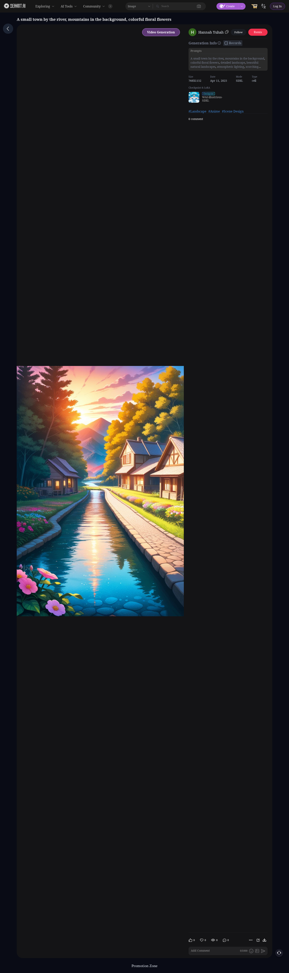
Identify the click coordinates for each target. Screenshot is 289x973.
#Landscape (197, 111)
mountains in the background (244, 58)
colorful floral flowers (205, 62)
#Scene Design (233, 111)
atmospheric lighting (230, 67)
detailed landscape (232, 62)
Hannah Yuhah (211, 32)
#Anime (214, 111)
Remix (258, 32)
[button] (199, 6)
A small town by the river (207, 58)
